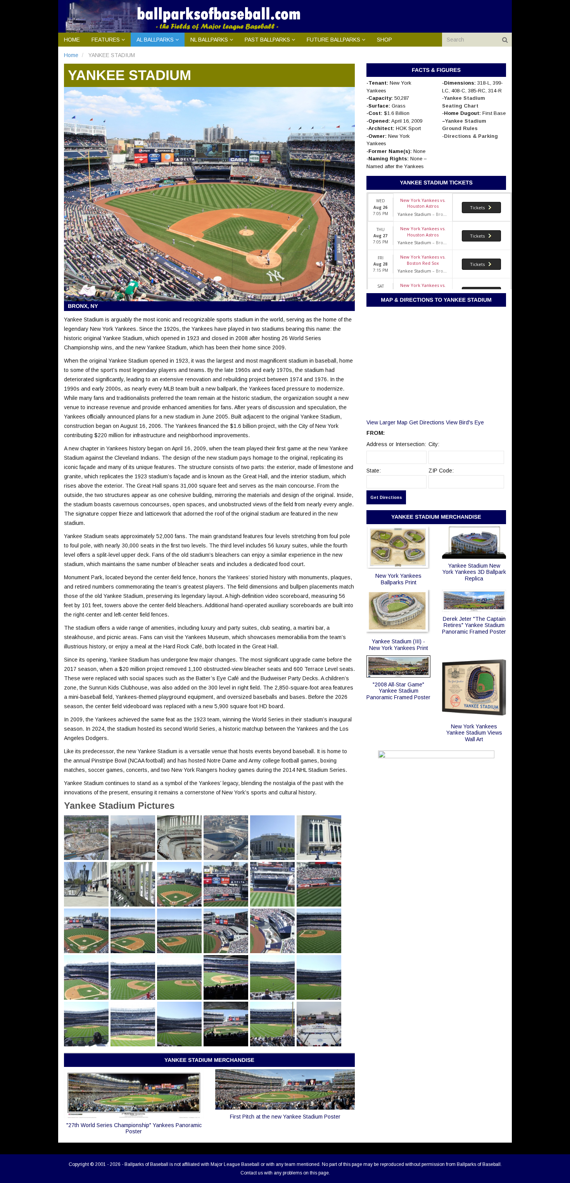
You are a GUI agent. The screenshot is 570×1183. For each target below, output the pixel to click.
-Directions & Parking (470, 136)
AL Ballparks (155, 39)
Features (106, 39)
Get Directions (426, 422)
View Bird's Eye (465, 422)
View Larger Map (387, 422)
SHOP (384, 39)
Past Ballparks (267, 39)
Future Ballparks (333, 39)
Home (72, 39)
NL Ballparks (209, 39)
